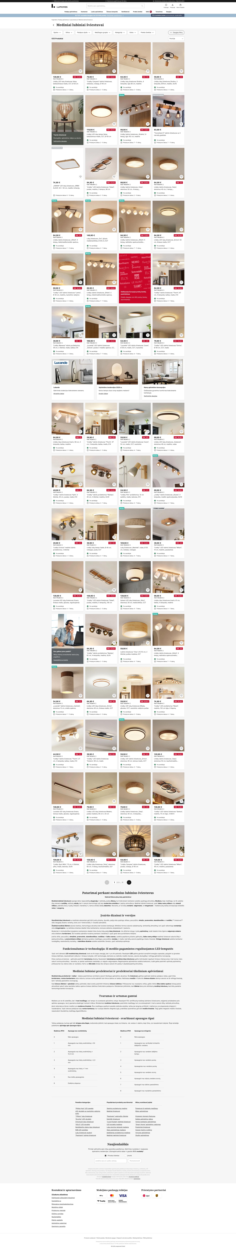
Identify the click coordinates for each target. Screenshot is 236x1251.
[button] (80, 71)
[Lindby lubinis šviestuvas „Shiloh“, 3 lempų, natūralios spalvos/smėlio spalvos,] (168, 639)
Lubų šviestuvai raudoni (83, 1133)
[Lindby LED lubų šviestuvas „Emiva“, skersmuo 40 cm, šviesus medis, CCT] (101, 692)
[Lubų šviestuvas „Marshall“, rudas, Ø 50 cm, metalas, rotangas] (135, 533)
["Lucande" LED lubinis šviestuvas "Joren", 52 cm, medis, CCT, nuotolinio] (135, 428)
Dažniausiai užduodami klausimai (63, 1198)
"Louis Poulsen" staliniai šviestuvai (119, 1122)
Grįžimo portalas (57, 1214)
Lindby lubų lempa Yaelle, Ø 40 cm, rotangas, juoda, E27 (99, 549)
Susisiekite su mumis (60, 660)
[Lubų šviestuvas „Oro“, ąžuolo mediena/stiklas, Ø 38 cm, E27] (101, 226)
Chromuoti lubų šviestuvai (84, 1122)
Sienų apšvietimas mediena (116, 1130)
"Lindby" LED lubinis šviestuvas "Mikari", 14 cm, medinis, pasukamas (168, 549)
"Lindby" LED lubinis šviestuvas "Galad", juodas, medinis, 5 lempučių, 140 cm (100, 601)
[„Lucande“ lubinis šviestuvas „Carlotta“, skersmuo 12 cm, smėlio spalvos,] (67, 692)
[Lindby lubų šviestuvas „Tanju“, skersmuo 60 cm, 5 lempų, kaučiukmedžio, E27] (101, 850)
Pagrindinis (54, 20)
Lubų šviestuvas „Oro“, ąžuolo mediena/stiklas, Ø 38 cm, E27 (97, 240)
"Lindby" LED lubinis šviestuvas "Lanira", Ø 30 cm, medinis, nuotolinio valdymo (67, 294)
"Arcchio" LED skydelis (83, 1119)
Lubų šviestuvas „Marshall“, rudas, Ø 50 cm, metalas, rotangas (134, 549)
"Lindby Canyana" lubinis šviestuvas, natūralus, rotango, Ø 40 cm (99, 82)
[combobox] (115, 6)
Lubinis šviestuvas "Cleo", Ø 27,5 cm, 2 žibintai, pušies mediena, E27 (133, 653)
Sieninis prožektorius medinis (117, 1108)
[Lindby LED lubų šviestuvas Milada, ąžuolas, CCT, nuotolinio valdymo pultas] (135, 692)
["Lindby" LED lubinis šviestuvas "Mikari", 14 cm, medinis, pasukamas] (168, 533)
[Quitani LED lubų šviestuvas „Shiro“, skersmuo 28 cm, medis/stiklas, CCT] (135, 586)
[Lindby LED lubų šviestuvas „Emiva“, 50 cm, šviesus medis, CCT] (168, 226)
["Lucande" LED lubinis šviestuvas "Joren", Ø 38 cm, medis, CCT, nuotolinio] (135, 331)
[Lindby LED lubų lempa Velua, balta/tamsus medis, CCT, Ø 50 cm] (101, 120)
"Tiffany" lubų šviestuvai (83, 1116)
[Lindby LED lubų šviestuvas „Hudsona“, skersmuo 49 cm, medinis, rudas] (168, 428)
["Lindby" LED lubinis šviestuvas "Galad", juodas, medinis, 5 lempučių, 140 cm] (101, 586)
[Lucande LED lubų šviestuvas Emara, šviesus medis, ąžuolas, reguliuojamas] (67, 586)
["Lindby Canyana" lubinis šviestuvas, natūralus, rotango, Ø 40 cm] (101, 67)
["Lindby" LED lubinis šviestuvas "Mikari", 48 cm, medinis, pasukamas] (168, 850)
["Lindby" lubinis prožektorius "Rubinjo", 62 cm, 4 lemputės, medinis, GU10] (101, 639)
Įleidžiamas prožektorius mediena (118, 1133)
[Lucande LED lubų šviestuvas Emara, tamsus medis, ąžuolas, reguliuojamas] (67, 797)
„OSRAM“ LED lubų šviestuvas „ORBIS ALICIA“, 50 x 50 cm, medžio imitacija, (66, 187)
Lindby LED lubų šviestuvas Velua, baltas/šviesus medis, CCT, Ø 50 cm (65, 82)
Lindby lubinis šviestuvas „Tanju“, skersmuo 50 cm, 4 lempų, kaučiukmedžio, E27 (131, 188)
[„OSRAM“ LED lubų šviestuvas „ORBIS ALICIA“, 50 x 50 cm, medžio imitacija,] (67, 173)
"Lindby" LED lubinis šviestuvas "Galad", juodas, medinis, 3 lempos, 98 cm (100, 188)
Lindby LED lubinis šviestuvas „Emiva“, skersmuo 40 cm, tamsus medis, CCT (133, 760)
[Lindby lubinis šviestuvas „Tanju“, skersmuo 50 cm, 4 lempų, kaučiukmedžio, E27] (135, 173)
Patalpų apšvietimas (63, 20)
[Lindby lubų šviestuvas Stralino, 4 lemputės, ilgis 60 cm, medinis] (135, 67)
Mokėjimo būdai (57, 1207)
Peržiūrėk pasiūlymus (114, 15)
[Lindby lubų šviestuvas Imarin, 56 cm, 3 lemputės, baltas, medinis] (67, 428)
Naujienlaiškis (56, 1217)
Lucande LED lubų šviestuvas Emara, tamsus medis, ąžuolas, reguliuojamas (66, 813)
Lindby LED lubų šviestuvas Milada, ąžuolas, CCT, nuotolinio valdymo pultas (134, 707)
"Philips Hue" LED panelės (84, 1108)
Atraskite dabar (58, 394)
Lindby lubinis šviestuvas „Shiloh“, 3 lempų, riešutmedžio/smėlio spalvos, (65, 241)
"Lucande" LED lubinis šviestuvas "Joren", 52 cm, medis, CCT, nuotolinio (134, 443)
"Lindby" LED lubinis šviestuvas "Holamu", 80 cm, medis (98, 760)
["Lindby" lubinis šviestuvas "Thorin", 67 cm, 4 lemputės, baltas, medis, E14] (168, 278)
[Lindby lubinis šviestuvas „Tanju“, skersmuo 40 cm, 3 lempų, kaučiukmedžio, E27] (168, 173)
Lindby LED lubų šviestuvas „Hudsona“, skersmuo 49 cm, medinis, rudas (167, 443)
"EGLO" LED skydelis (82, 1124)
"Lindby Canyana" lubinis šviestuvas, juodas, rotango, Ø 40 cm (133, 865)
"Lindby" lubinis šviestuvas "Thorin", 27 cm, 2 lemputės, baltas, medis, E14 (66, 760)
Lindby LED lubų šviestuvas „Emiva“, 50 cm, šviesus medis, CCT (168, 241)
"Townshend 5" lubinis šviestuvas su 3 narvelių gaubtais (167, 134)
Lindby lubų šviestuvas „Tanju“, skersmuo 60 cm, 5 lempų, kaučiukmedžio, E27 (101, 865)
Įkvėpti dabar (103, 394)
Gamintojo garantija (58, 1226)
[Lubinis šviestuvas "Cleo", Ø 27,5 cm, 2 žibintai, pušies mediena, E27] (135, 639)
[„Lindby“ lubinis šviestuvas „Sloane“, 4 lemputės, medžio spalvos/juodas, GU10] (168, 480)
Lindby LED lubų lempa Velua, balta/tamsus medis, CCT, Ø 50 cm (99, 135)
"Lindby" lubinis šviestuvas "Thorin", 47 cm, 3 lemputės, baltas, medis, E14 (100, 443)
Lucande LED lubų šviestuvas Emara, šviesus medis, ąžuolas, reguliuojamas (66, 601)
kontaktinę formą (106, 1176)
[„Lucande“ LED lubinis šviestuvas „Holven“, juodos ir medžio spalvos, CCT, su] (101, 331)
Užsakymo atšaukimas (60, 1194)
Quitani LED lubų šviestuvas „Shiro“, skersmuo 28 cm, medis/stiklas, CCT (133, 601)
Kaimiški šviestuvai (113, 1119)
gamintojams (137, 1178)
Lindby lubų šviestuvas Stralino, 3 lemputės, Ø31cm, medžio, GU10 (165, 82)
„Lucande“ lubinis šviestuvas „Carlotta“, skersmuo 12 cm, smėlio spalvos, (66, 707)
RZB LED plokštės (81, 1130)
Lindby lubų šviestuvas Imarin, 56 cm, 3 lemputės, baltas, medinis (67, 443)
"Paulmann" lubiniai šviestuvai (85, 1135)
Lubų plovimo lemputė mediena (118, 1127)
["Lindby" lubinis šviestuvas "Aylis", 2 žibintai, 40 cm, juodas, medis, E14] (67, 480)
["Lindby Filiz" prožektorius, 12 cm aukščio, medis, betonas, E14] (135, 480)
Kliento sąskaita (57, 1220)
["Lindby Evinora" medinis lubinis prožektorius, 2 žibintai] (67, 533)
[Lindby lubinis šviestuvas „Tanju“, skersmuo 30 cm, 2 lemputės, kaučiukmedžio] (135, 797)
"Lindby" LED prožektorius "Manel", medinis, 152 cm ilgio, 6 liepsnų (166, 707)
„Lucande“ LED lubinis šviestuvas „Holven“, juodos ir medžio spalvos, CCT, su (101, 346)
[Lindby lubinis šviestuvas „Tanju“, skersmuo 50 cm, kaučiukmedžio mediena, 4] (168, 744)
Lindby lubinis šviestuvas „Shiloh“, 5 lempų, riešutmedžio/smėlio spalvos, (99, 294)
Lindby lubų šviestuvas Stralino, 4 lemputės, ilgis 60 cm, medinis (132, 82)
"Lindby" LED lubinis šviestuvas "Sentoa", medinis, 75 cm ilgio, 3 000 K (168, 813)
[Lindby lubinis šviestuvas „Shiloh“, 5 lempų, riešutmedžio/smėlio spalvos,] (101, 278)
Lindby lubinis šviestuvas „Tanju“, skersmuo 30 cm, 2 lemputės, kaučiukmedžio (131, 813)
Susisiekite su (56, 1201)
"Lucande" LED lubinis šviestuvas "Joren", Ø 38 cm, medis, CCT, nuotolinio (134, 346)
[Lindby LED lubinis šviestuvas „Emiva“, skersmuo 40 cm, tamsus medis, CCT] (135, 744)
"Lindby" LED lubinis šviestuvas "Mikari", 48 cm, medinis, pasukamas (168, 865)
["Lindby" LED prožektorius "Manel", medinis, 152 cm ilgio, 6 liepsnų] (168, 692)
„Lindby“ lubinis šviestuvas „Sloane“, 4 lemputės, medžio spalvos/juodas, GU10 (168, 496)
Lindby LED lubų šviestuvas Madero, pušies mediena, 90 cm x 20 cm (99, 813)
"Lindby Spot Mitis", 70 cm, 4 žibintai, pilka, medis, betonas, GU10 (66, 865)
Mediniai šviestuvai (113, 1111)
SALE (147, 11)
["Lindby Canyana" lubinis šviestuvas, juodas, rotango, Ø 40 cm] (135, 850)
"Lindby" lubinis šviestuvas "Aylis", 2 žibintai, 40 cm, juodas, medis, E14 (65, 496)
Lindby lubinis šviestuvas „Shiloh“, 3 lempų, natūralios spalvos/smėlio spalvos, (166, 654)
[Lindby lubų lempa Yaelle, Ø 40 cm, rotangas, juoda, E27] (101, 533)
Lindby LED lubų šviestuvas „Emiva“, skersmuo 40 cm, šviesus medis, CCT (100, 707)
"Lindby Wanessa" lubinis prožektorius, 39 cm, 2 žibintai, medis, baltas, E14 (66, 346)
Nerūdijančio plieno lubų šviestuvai (87, 1127)
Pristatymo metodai (58, 1210)
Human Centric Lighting (143, 1130)
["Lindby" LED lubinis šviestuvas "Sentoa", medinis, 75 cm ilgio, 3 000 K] (168, 797)
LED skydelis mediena (114, 1124)
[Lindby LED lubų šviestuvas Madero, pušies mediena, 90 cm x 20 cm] (101, 797)
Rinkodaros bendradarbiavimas (62, 1204)
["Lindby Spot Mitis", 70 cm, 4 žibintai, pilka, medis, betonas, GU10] (67, 850)
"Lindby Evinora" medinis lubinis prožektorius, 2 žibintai (64, 549)
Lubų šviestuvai (74, 20)
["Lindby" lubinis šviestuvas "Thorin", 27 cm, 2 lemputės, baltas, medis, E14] (67, 744)
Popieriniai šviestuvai (142, 1127)
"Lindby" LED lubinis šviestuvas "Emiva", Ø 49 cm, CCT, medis (168, 346)
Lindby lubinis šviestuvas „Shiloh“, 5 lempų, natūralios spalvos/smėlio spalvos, (132, 241)
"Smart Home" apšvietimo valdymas (148, 1124)
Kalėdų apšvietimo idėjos (144, 1119)
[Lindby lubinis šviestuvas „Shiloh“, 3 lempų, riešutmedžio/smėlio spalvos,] (67, 226)
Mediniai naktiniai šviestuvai (116, 1135)
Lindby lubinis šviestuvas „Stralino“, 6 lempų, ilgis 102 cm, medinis (133, 135)
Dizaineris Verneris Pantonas (145, 1116)
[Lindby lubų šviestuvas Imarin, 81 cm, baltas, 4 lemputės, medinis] (168, 586)
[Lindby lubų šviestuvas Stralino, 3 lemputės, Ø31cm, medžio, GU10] (168, 67)
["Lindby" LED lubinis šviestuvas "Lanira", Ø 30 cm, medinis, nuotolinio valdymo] (67, 278)
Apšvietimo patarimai (59, 1223)
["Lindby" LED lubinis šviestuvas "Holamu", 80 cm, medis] (101, 744)
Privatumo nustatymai (89, 1238)
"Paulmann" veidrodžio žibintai (117, 1116)
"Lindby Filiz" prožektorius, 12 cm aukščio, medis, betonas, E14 (132, 496)
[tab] (57, 32)
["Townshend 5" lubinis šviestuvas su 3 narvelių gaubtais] (168, 120)
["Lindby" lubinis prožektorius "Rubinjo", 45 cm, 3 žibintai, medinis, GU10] (101, 480)
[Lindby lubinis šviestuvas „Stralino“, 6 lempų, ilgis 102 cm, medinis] (135, 120)
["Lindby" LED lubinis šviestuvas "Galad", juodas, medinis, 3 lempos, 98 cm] (101, 173)
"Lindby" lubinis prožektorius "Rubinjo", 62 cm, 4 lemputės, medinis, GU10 (100, 654)
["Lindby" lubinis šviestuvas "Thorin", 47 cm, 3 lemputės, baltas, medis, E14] (101, 428)
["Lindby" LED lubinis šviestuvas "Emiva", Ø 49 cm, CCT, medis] (168, 331)
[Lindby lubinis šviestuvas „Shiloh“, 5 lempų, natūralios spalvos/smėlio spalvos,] (135, 226)
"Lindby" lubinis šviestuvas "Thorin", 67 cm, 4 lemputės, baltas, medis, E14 (167, 294)
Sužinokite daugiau (60, 141)
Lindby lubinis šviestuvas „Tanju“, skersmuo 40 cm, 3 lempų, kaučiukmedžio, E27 (165, 188)
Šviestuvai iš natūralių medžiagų (146, 1108)
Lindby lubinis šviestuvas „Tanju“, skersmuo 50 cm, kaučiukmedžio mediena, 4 (165, 760)
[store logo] (59, 6)
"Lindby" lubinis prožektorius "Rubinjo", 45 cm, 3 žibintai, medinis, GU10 (100, 496)
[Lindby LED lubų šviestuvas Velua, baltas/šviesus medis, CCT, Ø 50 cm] (67, 67)
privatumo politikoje (134, 1176)
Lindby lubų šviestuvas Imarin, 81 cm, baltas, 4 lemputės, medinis (167, 601)
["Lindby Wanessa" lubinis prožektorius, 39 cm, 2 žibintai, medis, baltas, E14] (67, 331)
